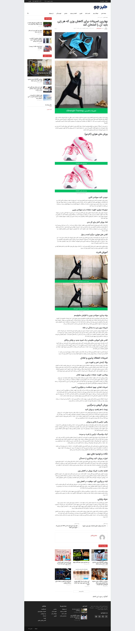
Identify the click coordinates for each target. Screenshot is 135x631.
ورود (29, 1)
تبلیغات (106, 1)
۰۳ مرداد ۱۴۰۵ (68, 565)
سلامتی (65, 13)
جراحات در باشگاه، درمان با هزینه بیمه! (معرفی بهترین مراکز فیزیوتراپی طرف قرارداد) (100, 582)
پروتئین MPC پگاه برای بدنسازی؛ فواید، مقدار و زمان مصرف (100, 563)
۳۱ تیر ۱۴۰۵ (105, 586)
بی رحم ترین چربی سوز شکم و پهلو (81, 562)
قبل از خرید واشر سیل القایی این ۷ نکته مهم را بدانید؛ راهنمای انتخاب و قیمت (35, 88)
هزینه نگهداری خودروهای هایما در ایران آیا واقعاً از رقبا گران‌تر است (34, 23)
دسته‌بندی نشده (63, 616)
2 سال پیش (39, 49)
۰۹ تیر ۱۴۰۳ (91, 28)
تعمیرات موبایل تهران (42, 611)
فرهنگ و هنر (95, 13)
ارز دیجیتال (51, 13)
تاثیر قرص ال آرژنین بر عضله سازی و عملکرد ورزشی (63, 582)
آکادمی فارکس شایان (42, 620)
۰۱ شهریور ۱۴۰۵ (47, 75)
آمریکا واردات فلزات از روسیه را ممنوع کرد (35, 47)
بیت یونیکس (43, 613)
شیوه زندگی (58, 13)
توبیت (44, 618)
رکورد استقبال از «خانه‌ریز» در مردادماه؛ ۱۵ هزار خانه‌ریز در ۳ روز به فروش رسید (35, 96)
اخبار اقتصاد (43, 609)
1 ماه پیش (39, 26)
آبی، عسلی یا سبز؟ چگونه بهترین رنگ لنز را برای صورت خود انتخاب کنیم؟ (81, 582)
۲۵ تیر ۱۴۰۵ (68, 584)
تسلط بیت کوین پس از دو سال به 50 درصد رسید (35, 31)
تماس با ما (102, 1)
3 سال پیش (39, 33)
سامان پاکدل (99, 28)
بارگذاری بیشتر (81, 591)
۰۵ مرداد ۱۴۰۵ (86, 564)
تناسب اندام (87, 13)
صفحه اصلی (103, 13)
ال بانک (44, 616)
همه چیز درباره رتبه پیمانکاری (44, 73)
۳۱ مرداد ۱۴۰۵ (104, 565)
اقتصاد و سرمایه (73, 13)
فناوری (81, 13)
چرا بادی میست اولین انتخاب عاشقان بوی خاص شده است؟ (64, 563)
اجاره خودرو (49, 109)
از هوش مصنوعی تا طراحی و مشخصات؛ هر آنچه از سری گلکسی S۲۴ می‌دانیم (36, 39)
